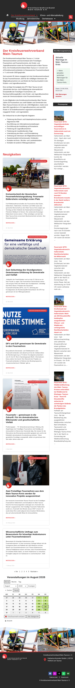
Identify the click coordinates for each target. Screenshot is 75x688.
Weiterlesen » (10, 223)
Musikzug (20, 19)
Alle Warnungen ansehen (61, 95)
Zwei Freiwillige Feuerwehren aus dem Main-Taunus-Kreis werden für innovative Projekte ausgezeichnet (25, 493)
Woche (13, 582)
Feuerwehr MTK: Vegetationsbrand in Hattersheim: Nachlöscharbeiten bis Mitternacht (62, 251)
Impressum (64, 677)
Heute (16, 590)
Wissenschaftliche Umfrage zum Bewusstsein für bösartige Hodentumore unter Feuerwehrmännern (26, 534)
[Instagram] (54, 673)
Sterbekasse (47, 19)
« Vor (16, 571)
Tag (19, 582)
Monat (7, 582)
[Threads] (59, 673)
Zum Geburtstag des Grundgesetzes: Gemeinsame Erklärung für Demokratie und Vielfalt (25, 272)
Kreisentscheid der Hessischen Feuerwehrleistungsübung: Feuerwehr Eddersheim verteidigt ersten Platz (25, 196)
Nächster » (34, 571)
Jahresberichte (33, 19)
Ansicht (9, 621)
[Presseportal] (68, 673)
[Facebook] (50, 673)
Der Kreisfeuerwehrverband (23, 15)
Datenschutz (54, 677)
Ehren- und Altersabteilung (51, 15)
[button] (71, 17)
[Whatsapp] (63, 673)
